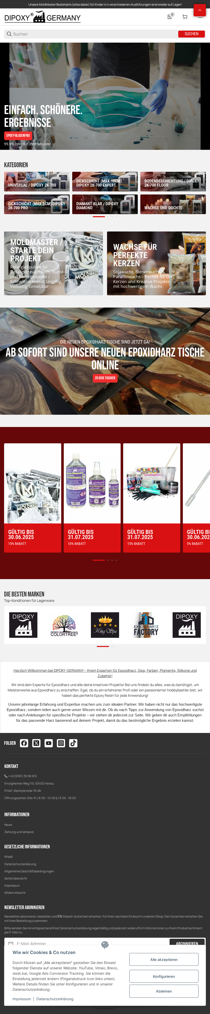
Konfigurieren (164, 976)
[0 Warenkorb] (185, 16)
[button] (200, 10)
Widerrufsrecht (15, 892)
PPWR (8, 857)
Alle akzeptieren (163, 959)
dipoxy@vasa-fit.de (27, 790)
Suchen (191, 33)
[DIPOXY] (42, 16)
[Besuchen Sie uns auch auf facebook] (24, 743)
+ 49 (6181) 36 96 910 (22, 776)
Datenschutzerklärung (20, 864)
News (8, 825)
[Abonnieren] (10, 944)
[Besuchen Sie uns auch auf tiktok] (73, 743)
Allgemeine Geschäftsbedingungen (29, 871)
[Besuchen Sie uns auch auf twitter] (36, 743)
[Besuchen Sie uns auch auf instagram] (61, 743)
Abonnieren (187, 943)
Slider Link (105, 96)
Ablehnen (164, 991)
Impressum (12, 885)
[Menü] (200, 16)
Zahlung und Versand (19, 832)
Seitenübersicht (15, 878)
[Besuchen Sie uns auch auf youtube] (49, 743)
